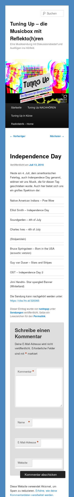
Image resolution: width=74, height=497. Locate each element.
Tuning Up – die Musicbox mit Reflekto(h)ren (28, 31)
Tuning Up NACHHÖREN (42, 107)
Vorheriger (17, 136)
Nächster (57, 136)
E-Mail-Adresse (28, 442)
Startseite (16, 107)
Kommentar (26, 371)
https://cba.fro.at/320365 (24, 300)
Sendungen (16, 312)
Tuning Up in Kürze (21, 115)
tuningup (44, 309)
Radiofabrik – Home (22, 123)
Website (22, 462)
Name (24, 422)
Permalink (39, 316)
